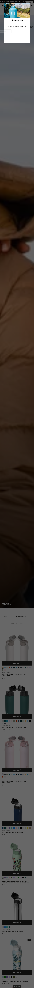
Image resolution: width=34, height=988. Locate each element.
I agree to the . (12, 41)
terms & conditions (15, 41)
